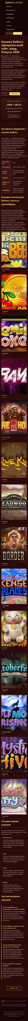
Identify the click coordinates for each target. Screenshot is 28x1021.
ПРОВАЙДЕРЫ (10, 14)
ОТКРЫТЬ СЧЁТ (18, 33)
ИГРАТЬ (5, 93)
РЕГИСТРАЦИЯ (14, 93)
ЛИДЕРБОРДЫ (10, 29)
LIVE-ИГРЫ (9, 25)
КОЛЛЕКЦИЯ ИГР (10, 10)
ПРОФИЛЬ (9, 33)
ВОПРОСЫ (9, 6)
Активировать (14, 116)
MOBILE (8, 21)
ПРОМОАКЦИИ (10, 18)
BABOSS (14, 2)
